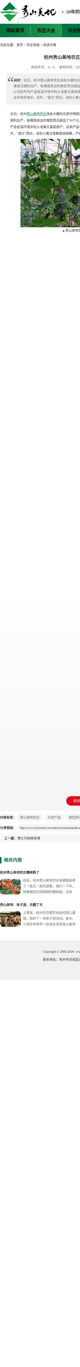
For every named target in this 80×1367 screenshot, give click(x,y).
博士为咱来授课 (28, 838)
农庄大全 (46, 30)
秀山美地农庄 (36, 114)
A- (54, 67)
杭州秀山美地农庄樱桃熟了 (19, 872)
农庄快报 (33, 45)
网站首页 (15, 30)
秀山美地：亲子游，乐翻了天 (21, 904)
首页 (19, 45)
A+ (49, 67)
